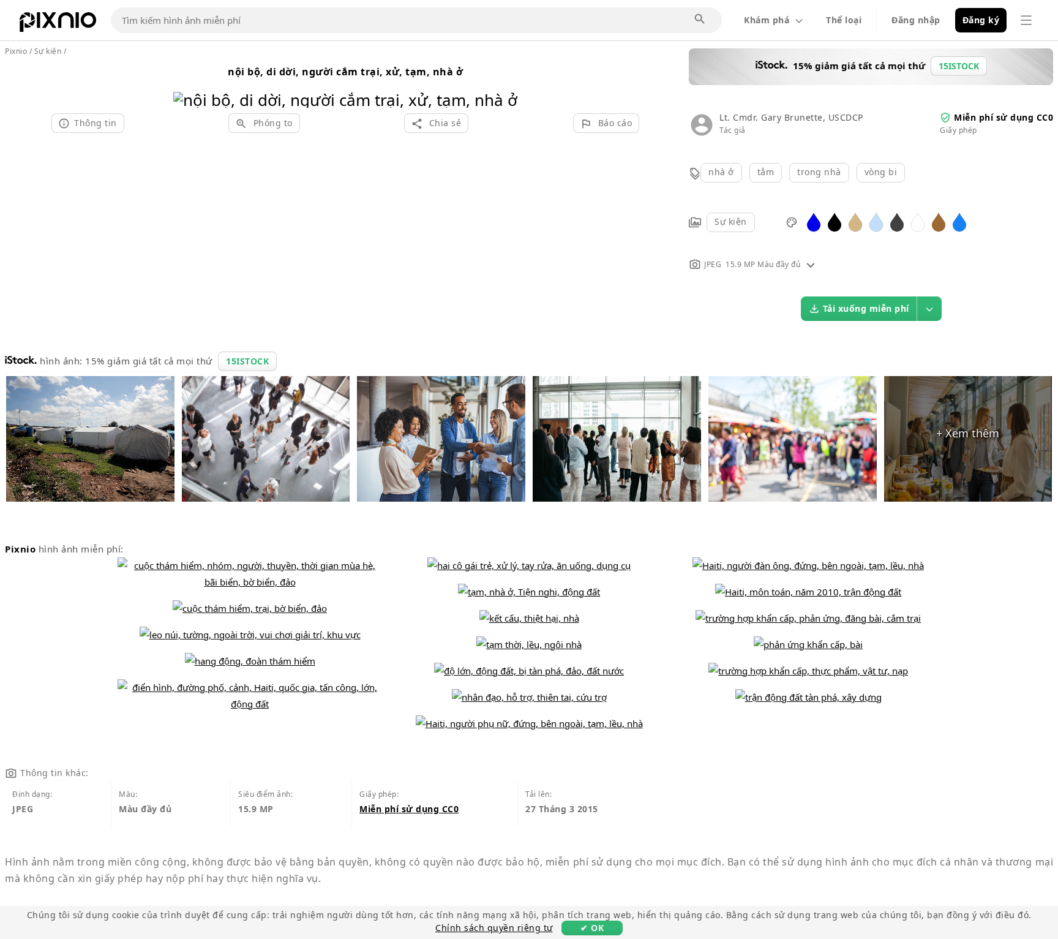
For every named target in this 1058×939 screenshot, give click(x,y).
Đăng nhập (915, 20)
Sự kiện (731, 221)
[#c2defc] (876, 221)
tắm (766, 172)
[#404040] (897, 221)
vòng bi (881, 172)
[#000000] (834, 221)
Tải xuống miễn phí (866, 308)
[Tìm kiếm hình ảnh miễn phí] (700, 19)
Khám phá (766, 20)
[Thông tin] (811, 264)
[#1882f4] (959, 221)
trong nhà (819, 172)
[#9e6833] (939, 221)
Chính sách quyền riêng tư (494, 927)
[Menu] (1026, 20)
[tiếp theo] (503, 84)
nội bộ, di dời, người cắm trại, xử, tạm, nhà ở (345, 71)
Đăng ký (981, 20)
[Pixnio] (58, 24)
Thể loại (843, 20)
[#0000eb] (814, 221)
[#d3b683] (855, 221)
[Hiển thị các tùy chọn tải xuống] (929, 308)
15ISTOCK (247, 361)
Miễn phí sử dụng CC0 (1003, 117)
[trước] (187, 84)
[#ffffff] (918, 221)
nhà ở (721, 172)
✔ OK (592, 927)
